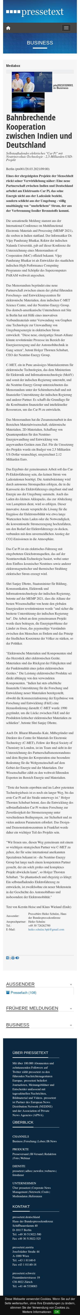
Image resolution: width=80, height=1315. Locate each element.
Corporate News (41, 1188)
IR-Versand (36, 1154)
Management (20, 1192)
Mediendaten (20, 1196)
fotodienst (18, 1175)
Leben (41, 1141)
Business (17, 1141)
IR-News (52, 1141)
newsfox (38, 1171)
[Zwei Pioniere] (32, 82)
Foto (16, 1158)
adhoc (28, 1171)
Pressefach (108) (23, 992)
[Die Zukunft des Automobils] (28, 102)
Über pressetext (21, 1188)
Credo (45, 1192)
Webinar (25, 1158)
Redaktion (50, 1154)
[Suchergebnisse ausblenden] (17, 958)
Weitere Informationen (36, 1312)
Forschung (30, 1141)
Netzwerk (34, 1192)
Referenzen (35, 1196)
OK (57, 1312)
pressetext (18, 1171)
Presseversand (21, 1154)
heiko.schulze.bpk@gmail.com (46, 929)
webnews (50, 1171)
